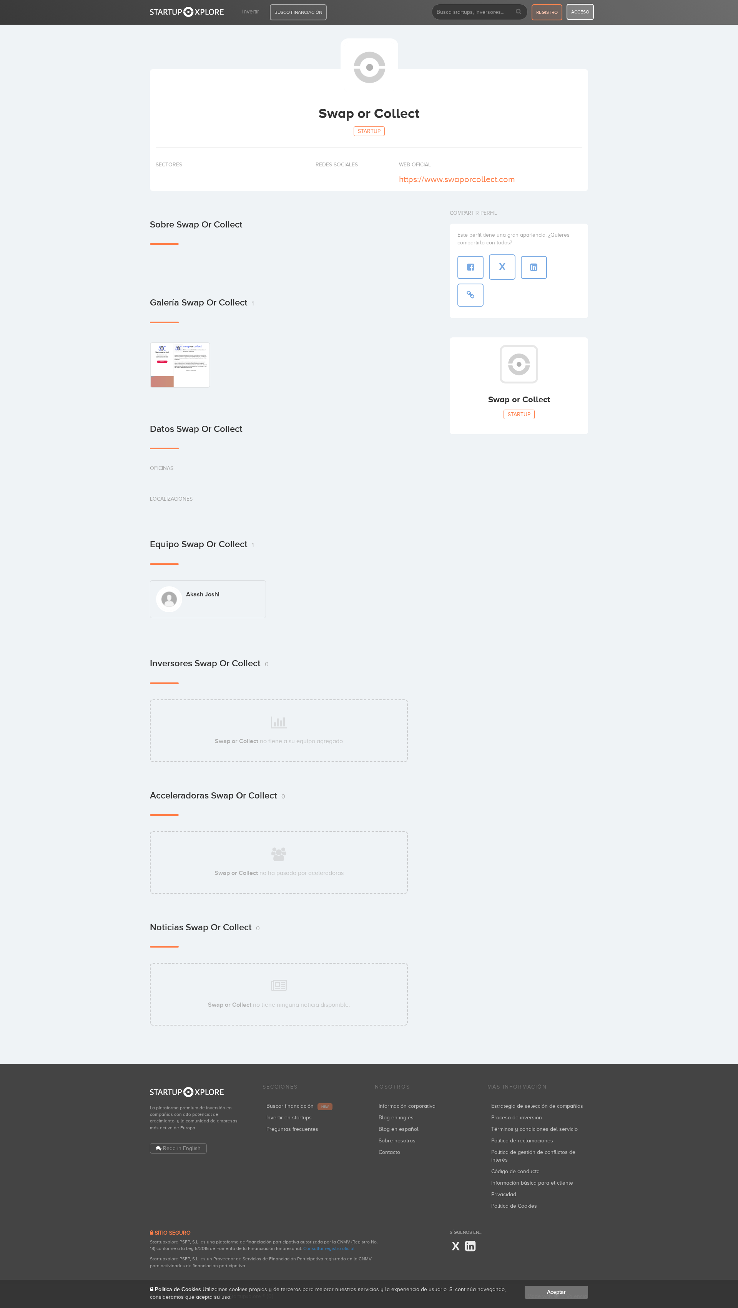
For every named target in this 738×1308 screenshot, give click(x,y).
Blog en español (399, 1129)
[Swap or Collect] (180, 365)
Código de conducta (515, 1171)
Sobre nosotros (397, 1141)
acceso (580, 12)
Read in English (182, 1148)
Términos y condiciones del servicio (534, 1129)
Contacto (389, 1152)
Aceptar (556, 1292)
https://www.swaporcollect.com (457, 179)
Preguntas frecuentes (292, 1129)
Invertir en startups (289, 1117)
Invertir (250, 11)
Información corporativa (407, 1106)
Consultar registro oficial (328, 1248)
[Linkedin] (470, 1246)
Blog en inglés (396, 1117)
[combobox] (480, 12)
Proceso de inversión (516, 1117)
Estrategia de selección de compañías (537, 1106)
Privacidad (503, 1194)
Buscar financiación (297, 1106)
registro (547, 12)
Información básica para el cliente (532, 1183)
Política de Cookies (514, 1206)
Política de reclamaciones (522, 1141)
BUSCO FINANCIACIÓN (298, 12)
